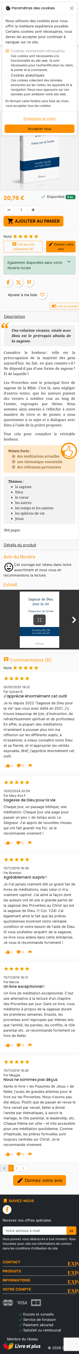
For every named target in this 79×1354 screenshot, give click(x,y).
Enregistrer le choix (39, 118)
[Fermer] (71, 8)
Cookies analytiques (27, 75)
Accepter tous (39, 128)
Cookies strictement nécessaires (38, 51)
